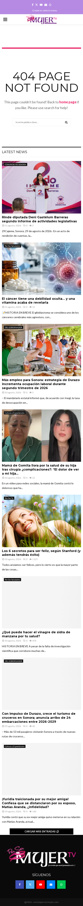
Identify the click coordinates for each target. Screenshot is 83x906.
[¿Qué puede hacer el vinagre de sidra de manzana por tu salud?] (41, 602)
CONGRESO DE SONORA (15, 164)
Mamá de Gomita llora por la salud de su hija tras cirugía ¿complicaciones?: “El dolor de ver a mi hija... (40, 469)
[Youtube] (40, 884)
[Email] (51, 884)
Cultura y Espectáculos (15, 413)
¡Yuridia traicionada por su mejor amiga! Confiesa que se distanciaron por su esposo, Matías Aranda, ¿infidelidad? (39, 803)
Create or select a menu (44, 10)
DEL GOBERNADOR (13, 327)
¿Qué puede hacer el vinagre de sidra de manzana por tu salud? (36, 634)
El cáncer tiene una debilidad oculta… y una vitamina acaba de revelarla (38, 301)
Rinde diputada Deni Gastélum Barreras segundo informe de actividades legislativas (39, 219)
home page (67, 102)
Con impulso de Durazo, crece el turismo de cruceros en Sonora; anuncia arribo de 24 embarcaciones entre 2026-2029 (38, 718)
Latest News (14, 152)
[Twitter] (30, 884)
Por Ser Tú (9, 498)
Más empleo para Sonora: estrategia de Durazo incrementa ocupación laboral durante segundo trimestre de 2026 (41, 384)
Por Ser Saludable (12, 246)
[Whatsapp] (61, 884)
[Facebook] (19, 884)
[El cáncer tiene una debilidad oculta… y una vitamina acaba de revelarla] (41, 268)
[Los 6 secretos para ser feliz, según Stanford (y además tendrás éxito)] (41, 521)
